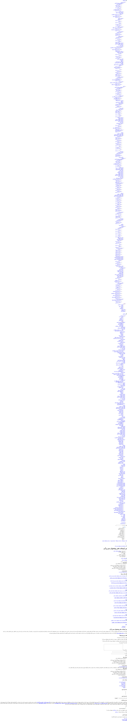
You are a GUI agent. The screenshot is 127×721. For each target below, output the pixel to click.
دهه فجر (119, 260)
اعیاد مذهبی (121, 227)
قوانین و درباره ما (122, 685)
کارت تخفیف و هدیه (120, 275)
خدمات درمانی (120, 18)
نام (126, 651)
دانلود (126, 584)
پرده (120, 69)
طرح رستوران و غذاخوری (119, 437)
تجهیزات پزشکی (120, 390)
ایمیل (126, 653)
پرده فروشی (119, 136)
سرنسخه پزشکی (120, 271)
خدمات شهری (120, 31)
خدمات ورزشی (120, 44)
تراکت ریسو (121, 269)
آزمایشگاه (119, 19)
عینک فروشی (119, 189)
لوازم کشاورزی (118, 37)
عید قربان (121, 467)
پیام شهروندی (121, 266)
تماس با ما (123, 309)
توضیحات (123, 626)
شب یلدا (119, 279)
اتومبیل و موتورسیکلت (119, 12)
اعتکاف (120, 246)
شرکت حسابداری (118, 34)
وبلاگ (124, 687)
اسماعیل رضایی (124, 560)
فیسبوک (125, 720)
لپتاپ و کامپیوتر (118, 222)
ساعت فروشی (118, 183)
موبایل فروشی (118, 77)
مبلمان (120, 65)
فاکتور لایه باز (119, 283)
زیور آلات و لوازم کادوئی (119, 129)
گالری (124, 303)
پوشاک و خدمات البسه (119, 61)
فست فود (121, 401)
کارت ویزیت (123, 2)
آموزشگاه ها (121, 11)
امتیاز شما (125, 642)
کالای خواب (119, 202)
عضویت (116, 698)
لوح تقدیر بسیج (118, 301)
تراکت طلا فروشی (118, 130)
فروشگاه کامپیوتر (118, 155)
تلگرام (123, 719)
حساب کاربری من (122, 681)
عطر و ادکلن (119, 187)
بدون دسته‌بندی (121, 528)
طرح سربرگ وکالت (97, 703)
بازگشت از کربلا (118, 252)
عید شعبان (119, 228)
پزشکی (122, 60)
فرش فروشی (118, 147)
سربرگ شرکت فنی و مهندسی (116, 293)
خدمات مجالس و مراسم (119, 43)
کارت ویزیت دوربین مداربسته (116, 29)
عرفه (120, 244)
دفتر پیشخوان (119, 32)
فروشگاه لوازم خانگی (117, 67)
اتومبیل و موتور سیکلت (119, 168)
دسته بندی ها (123, 315)
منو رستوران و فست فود (119, 402)
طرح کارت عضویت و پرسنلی (116, 84)
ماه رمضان (119, 240)
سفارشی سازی (124, 665)
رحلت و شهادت (120, 238)
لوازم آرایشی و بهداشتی (117, 9)
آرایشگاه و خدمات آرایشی (119, 3)
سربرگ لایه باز (118, 285)
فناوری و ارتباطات (120, 52)
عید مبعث (119, 231)
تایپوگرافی (121, 308)
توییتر (123, 720)
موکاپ (122, 307)
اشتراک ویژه (123, 311)
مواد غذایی (121, 59)
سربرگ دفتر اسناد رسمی (117, 295)
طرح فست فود (118, 180)
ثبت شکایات (123, 310)
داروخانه (119, 21)
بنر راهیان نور (119, 262)
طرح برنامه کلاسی (120, 270)
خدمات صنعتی (120, 36)
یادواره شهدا (119, 277)
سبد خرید (123, 522)
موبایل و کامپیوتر (120, 76)
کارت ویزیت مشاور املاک (117, 27)
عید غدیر (119, 233)
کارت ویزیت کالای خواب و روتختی (115, 82)
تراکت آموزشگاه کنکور (117, 98)
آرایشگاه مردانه (118, 90)
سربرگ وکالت (118, 287)
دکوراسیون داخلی (118, 138)
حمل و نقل (121, 13)
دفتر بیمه (121, 45)
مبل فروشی (119, 208)
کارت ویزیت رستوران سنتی (116, 49)
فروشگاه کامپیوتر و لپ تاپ (116, 79)
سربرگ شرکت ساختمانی (117, 291)
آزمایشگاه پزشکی (118, 111)
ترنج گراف (114, 710)
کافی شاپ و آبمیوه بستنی (119, 62)
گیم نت (120, 55)
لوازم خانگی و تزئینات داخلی (118, 64)
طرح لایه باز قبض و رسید (119, 274)
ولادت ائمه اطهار (120, 237)
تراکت (124, 86)
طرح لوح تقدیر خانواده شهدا (118, 512)
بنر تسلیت (119, 248)
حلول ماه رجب (118, 242)
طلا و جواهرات (118, 185)
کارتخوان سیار (120, 356)
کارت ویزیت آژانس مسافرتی (116, 14)
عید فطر (119, 235)
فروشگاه (123, 540)
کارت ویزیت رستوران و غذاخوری (115, 47)
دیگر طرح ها (121, 81)
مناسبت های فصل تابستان (118, 257)
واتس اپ (125, 719)
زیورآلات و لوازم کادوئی (119, 51)
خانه (126, 540)
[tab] (62, 626)
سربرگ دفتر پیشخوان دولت (116, 297)
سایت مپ (123, 686)
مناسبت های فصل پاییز (119, 258)
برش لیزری (119, 39)
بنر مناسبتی (123, 226)
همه (123, 527)
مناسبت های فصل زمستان (118, 259)
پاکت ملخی (121, 268)
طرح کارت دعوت (120, 276)
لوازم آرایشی (119, 93)
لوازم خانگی (119, 142)
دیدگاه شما (125, 650)
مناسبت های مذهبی (120, 239)
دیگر (120, 149)
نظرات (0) (123, 627)
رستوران (119, 124)
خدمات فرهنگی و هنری (119, 42)
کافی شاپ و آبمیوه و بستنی (118, 134)
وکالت (122, 63)
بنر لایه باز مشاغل (121, 529)
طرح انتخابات (121, 273)
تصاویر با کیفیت (120, 304)
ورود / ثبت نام (123, 523)
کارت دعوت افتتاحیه (119, 501)
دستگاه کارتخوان (118, 216)
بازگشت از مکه (118, 250)
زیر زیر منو (117, 8)
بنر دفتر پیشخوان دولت (106, 540)
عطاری (120, 115)
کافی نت (119, 53)
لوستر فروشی (118, 206)
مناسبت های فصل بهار (119, 256)
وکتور (122, 305)
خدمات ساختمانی (120, 26)
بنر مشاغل (123, 158)
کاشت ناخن (119, 7)
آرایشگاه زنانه (119, 4)
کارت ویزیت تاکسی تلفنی (117, 16)
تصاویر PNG (121, 306)
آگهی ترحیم (121, 272)
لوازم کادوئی (119, 191)
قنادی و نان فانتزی (120, 133)
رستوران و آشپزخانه (119, 46)
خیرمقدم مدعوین (118, 254)
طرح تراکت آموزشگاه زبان (116, 96)
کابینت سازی (119, 71)
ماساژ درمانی (119, 24)
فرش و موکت (118, 73)
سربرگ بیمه (119, 289)
